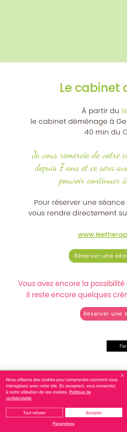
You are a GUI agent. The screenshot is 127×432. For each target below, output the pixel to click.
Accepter (94, 412)
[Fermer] (119, 379)
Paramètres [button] (63, 423)
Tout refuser (34, 412)
